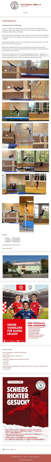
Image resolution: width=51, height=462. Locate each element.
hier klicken (9, 248)
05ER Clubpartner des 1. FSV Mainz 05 (12, 356)
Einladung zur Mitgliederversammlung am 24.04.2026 (16, 359)
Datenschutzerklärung (34, 456)
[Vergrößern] (46, 257)
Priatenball (5, 362)
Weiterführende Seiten (16, 456)
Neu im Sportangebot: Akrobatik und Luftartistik (14, 352)
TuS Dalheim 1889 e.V (30, 5)
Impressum (25, 456)
